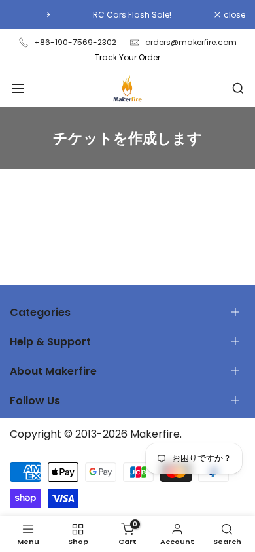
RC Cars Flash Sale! (129, 14)
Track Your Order (127, 57)
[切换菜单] (18, 88)
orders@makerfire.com (191, 42)
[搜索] (238, 88)
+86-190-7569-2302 (75, 42)
